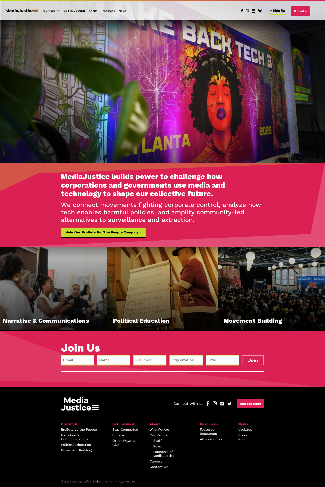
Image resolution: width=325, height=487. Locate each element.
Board (157, 446)
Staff (157, 441)
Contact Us (159, 467)
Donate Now (250, 404)
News (123, 11)
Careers (156, 461)
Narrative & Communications (74, 437)
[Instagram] (247, 11)
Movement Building (76, 450)
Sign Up (279, 10)
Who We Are (159, 429)
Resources (108, 11)
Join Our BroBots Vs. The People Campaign (103, 232)
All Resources (211, 439)
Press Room (243, 437)
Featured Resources (208, 431)
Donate (300, 11)
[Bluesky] (260, 11)
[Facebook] (241, 11)
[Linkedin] (253, 11)
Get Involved (74, 11)
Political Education (76, 445)
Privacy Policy (125, 481)
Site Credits (103, 481)
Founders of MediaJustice (164, 454)
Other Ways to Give (124, 442)
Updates (245, 429)
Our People (159, 435)
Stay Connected (125, 429)
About (93, 11)
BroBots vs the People (79, 429)
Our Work (51, 11)
